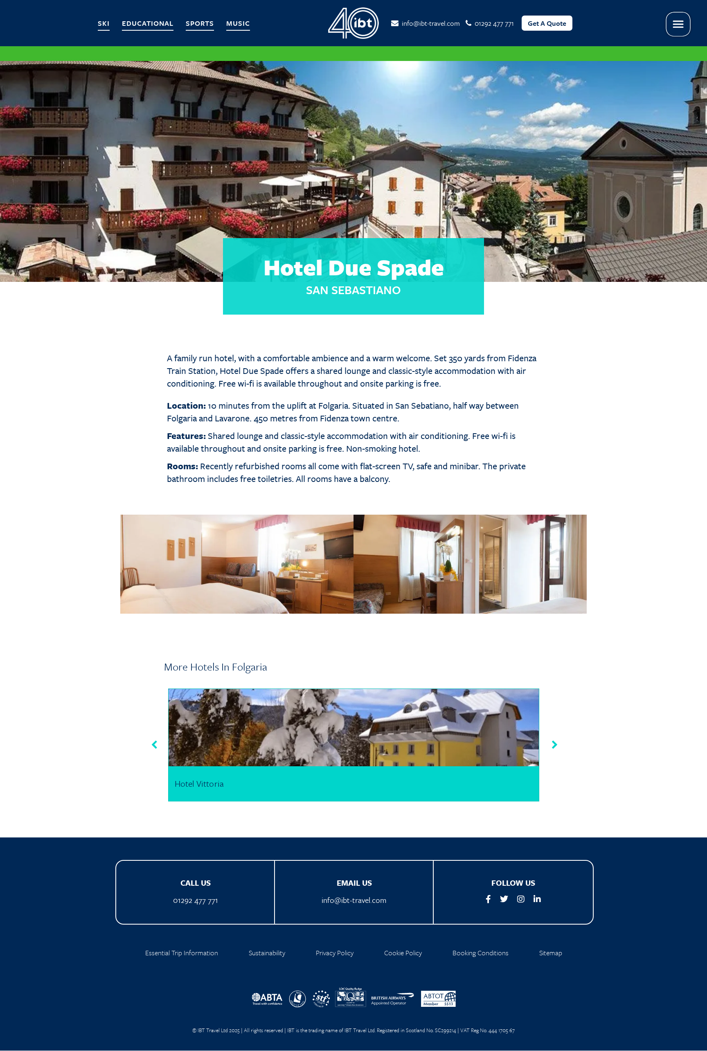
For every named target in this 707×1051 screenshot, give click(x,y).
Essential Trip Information (181, 952)
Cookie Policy (403, 952)
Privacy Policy (335, 952)
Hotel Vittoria (199, 783)
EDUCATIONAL (147, 23)
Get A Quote (547, 23)
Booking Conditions (481, 952)
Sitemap (550, 952)
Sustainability (267, 952)
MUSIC (238, 23)
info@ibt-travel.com (429, 23)
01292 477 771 (195, 899)
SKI (104, 23)
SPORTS (200, 23)
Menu (678, 24)
